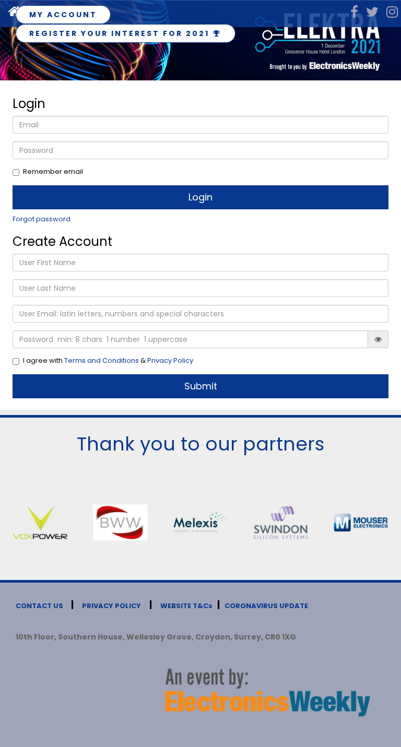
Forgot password (41, 219)
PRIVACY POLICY (111, 606)
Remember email (53, 171)
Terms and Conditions (101, 360)
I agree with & (108, 360)
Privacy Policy (170, 360)
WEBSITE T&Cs (186, 606)
